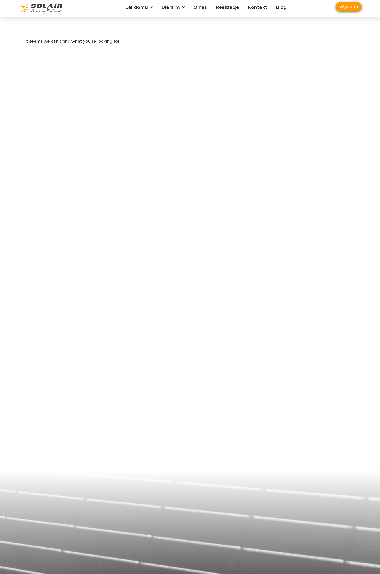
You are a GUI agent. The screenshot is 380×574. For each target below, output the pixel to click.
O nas (200, 7)
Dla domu (136, 7)
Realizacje (227, 7)
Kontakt (257, 7)
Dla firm (170, 7)
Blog (281, 7)
